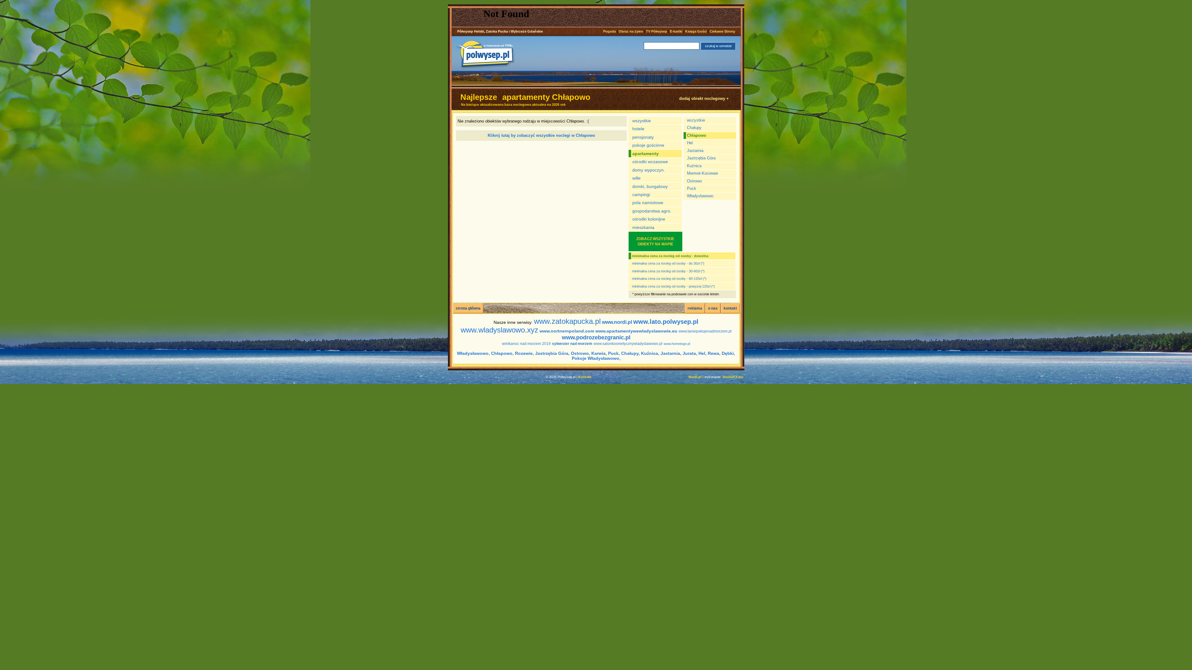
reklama (695, 308)
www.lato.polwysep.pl (665, 321)
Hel (690, 143)
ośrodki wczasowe (650, 161)
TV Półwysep (656, 31)
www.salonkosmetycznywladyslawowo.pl (628, 344)
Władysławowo (700, 196)
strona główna (468, 308)
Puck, (614, 353)
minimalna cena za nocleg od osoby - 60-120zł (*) (669, 278)
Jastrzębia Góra (701, 158)
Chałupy (694, 127)
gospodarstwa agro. (651, 210)
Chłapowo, (502, 353)
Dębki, (728, 353)
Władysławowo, (473, 353)
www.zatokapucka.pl (567, 321)
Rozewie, (524, 353)
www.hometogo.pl (677, 344)
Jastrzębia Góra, (552, 353)
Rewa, (714, 353)
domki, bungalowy (650, 186)
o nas (713, 308)
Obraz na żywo (631, 31)
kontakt (730, 308)
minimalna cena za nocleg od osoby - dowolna (670, 256)
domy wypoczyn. (648, 170)
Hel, (702, 353)
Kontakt (584, 377)
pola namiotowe (647, 202)
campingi (641, 194)
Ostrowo (694, 181)
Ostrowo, (580, 353)
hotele (638, 128)
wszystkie (641, 120)
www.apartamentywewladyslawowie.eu (636, 330)
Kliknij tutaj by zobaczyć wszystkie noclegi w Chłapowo (541, 135)
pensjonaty (643, 137)
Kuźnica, (650, 353)
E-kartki (676, 31)
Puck (691, 188)
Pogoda (609, 31)
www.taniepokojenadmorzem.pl (705, 331)
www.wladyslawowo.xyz (499, 330)
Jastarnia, (671, 353)
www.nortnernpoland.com (567, 330)
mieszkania (643, 227)
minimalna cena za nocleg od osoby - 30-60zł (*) (668, 271)
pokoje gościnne (648, 145)
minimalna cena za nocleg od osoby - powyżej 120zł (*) (673, 286)
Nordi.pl (695, 377)
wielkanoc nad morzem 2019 (526, 344)
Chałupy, (630, 353)
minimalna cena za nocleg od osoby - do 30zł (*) (668, 263)
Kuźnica (694, 165)
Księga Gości (696, 31)
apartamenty (645, 153)
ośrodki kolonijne (648, 219)
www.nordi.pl (617, 322)
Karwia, (599, 353)
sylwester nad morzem (572, 344)
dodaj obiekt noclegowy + (704, 98)
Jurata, (690, 353)
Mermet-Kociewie (702, 173)
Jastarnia (695, 150)
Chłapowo (696, 135)
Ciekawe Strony (722, 31)
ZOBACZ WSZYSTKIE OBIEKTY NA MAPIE (655, 241)
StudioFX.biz (732, 377)
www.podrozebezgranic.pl (596, 337)
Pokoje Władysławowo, (596, 358)
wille (636, 178)
